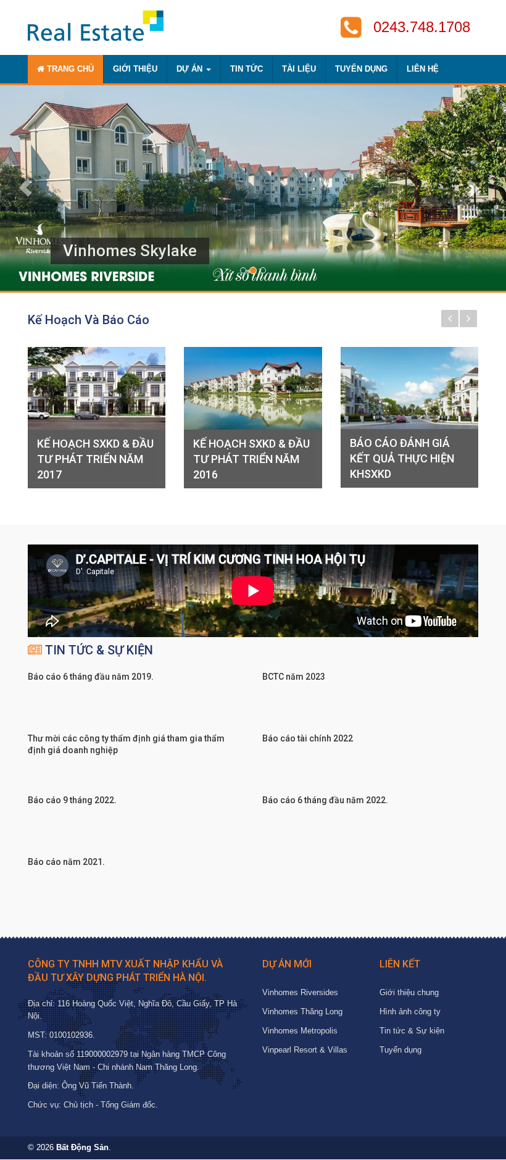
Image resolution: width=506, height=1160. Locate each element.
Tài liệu (299, 68)
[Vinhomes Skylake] (253, 188)
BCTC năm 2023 (293, 677)
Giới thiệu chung (409, 992)
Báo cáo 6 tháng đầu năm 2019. (91, 677)
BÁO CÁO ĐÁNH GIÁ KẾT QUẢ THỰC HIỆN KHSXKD (402, 458)
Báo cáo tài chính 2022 (307, 738)
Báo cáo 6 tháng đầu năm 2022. (325, 800)
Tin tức (246, 68)
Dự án (190, 68)
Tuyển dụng (361, 68)
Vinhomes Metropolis (300, 1030)
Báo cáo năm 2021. (66, 862)
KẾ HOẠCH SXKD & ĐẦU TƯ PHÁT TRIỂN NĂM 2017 (95, 459)
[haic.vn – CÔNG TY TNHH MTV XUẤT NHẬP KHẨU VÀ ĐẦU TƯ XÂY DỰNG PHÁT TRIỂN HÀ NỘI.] (96, 25)
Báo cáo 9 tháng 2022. (72, 800)
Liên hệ (423, 68)
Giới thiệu (135, 68)
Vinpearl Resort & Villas (304, 1049)
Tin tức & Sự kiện (412, 1030)
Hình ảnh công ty (410, 1011)
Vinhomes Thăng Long (302, 1011)
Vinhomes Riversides (300, 992)
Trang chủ (69, 68)
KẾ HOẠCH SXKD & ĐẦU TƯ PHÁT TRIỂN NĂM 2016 (251, 459)
